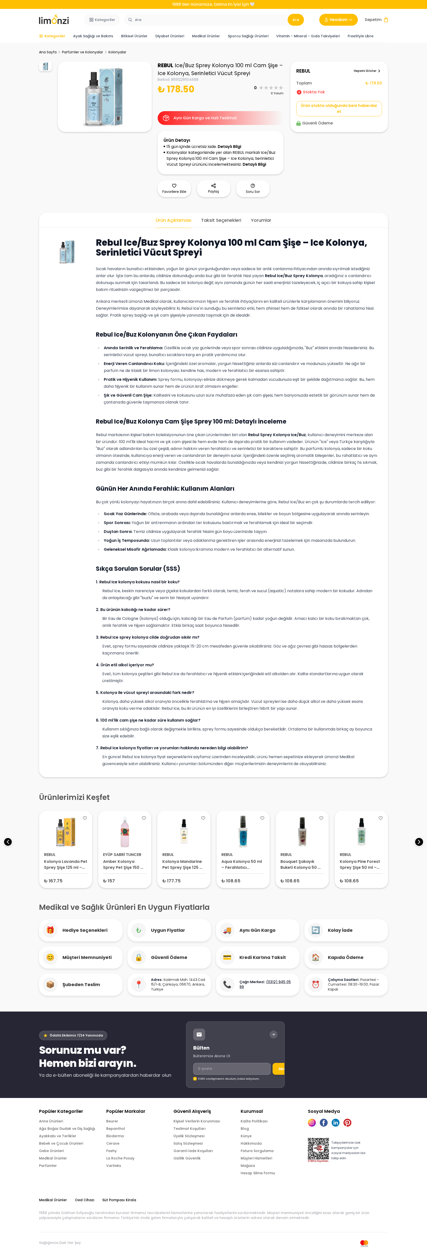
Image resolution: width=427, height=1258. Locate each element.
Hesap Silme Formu (258, 1173)
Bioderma (115, 1136)
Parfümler (48, 1165)
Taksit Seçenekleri (221, 220)
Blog (245, 1128)
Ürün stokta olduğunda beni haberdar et (339, 108)
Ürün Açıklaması (173, 220)
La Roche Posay (120, 1158)
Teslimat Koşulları (189, 1128)
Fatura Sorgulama (257, 1150)
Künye (246, 1136)
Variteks (113, 1165)
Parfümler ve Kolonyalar (82, 52)
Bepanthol (115, 1128)
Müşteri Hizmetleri (256, 1158)
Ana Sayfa (48, 52)
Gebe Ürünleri (51, 1150)
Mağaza (248, 1165)
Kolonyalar (117, 52)
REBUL (165, 65)
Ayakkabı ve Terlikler (57, 1136)
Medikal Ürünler (53, 1158)
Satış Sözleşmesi (188, 1143)
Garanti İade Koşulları (193, 1150)
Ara (296, 19)
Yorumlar (261, 220)
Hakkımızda (251, 1143)
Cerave (112, 1143)
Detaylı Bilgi (229, 146)
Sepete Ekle (66, 880)
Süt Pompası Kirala (119, 1199)
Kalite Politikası (254, 1121)
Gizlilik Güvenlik (187, 1158)
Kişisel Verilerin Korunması (196, 1121)
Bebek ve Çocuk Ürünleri (61, 1143)
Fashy (111, 1150)
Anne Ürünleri (51, 1121)
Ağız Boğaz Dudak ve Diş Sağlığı (67, 1128)
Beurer (112, 1121)
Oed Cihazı (84, 1199)
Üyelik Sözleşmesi (188, 1136)
